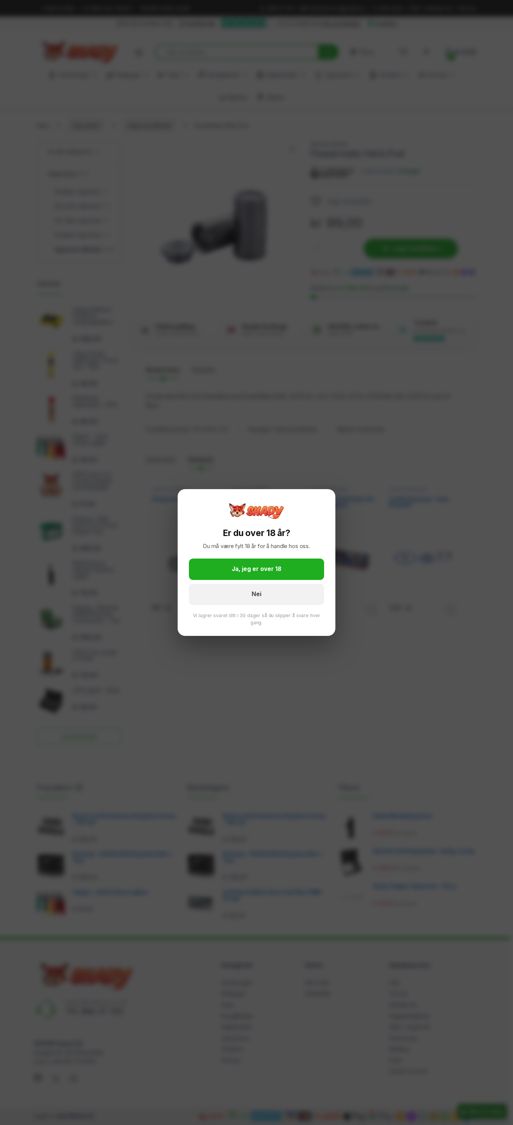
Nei (256, 594)
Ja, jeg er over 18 (256, 568)
